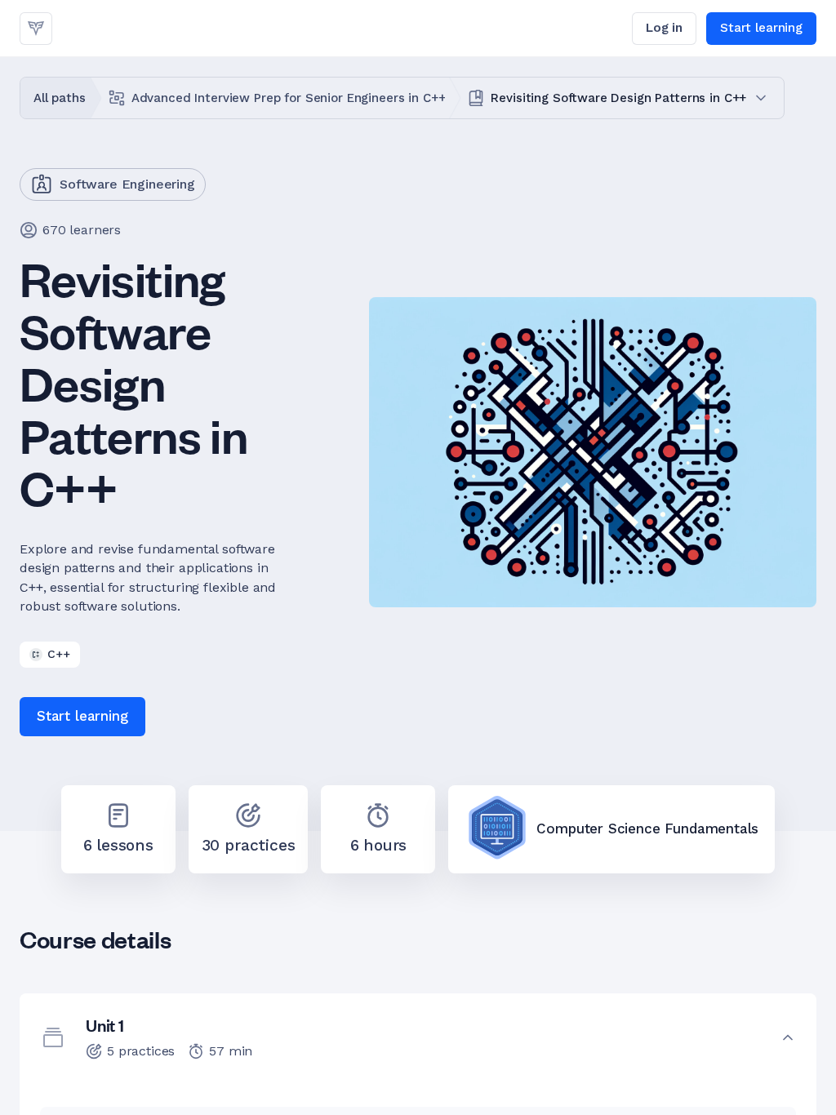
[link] (36, 28)
